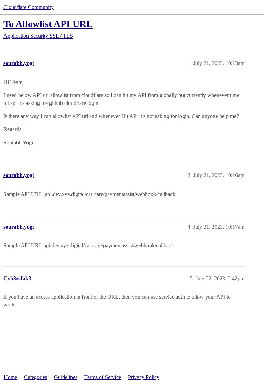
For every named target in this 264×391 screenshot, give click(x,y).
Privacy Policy (144, 377)
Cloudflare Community (28, 7)
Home (10, 377)
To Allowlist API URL (48, 24)
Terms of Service (102, 377)
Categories (35, 377)
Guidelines (65, 377)
